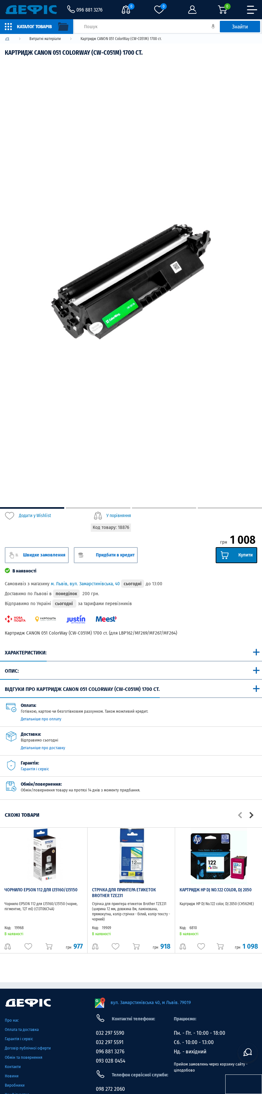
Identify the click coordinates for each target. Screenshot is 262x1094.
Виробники (15, 1085)
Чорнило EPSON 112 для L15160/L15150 (40, 890)
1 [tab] (32, 508)
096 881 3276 (110, 1052)
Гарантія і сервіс (35, 768)
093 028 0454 (110, 1061)
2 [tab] (98, 508)
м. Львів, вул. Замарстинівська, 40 (85, 584)
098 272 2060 (110, 1089)
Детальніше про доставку (43, 747)
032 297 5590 (110, 1033)
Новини (12, 1076)
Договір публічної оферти (28, 1048)
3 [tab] (164, 508)
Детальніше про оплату (41, 719)
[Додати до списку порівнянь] (7, 946)
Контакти (13, 1066)
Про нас (12, 1020)
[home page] (46, 1002)
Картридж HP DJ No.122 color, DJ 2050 (215, 890)
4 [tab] (230, 508)
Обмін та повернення (23, 1057)
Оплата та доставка (22, 1029)
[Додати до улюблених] (28, 946)
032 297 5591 (110, 1042)
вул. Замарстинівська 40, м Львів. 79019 (151, 1002)
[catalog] (36, 26)
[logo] (7, 39)
